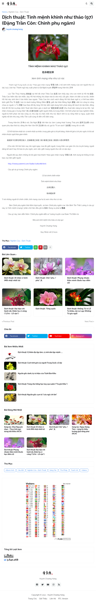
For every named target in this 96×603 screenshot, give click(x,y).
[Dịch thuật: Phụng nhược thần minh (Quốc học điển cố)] (79, 266)
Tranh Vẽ (74, 470)
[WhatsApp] (36, 247)
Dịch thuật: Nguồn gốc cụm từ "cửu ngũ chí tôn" (37, 395)
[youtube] (48, 585)
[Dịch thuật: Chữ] (48, 266)
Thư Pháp (63, 470)
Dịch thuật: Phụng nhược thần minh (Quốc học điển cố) (78, 280)
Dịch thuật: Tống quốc (46, 309)
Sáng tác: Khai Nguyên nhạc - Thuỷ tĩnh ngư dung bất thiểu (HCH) (13, 429)
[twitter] (42, 585)
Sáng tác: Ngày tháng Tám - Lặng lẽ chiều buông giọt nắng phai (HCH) (81, 430)
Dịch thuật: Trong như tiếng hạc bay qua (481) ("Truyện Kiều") (43, 384)
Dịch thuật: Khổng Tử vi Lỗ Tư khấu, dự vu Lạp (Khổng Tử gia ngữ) (79, 311)
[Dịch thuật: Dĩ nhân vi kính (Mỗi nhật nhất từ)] (16, 266)
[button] (3, 3)
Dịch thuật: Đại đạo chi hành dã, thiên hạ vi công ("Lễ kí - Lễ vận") (15, 311)
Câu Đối (21, 470)
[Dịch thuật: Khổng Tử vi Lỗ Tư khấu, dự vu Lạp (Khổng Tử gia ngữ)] (79, 297)
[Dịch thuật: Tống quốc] (48, 297)
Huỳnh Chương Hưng (56, 595)
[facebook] (37, 585)
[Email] (45, 247)
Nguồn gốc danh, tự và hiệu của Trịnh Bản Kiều (37, 373)
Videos (84, 470)
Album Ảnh (10, 470)
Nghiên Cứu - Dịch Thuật (19, 12)
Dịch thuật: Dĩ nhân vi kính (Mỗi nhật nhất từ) (16, 279)
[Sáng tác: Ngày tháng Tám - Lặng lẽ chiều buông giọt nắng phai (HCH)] (82, 420)
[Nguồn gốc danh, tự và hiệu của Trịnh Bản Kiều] (10, 376)
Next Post (89, 321)
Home (4, 12)
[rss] (59, 585)
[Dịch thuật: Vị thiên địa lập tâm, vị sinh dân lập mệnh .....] (10, 355)
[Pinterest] (40, 247)
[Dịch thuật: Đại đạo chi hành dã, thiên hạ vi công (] (16, 297)
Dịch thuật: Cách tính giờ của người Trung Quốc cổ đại (40, 363)
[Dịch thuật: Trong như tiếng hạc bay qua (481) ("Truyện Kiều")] (10, 387)
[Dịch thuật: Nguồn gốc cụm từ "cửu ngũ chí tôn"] (10, 397)
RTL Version (63, 599)
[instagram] (53, 585)
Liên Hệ (53, 599)
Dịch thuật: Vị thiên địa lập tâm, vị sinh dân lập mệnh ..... (40, 352)
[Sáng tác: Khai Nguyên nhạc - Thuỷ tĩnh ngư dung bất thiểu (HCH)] (14, 420)
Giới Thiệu (43, 599)
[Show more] (50, 247)
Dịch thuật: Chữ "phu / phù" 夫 (46, 279)
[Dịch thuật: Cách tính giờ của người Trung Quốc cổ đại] (10, 366)
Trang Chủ (32, 599)
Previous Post (8, 321)
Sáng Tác (53, 470)
